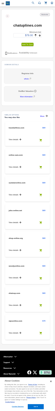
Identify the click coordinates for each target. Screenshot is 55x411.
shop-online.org (16, 238)
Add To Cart (27, 44)
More (42, 116)
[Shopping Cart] (45, 3)
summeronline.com (17, 183)
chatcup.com (14, 293)
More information (26, 97)
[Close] (51, 381)
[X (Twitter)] (35, 372)
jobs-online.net (15, 210)
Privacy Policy (31, 397)
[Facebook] (29, 372)
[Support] (38, 3)
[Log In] (51, 3)
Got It (36, 406)
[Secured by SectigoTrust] (45, 372)
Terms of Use (32, 384)
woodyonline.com (16, 266)
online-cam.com (16, 155)
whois (26, 79)
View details (13, 139)
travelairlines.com (16, 128)
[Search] (33, 3)
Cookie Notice (10, 402)
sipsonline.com (15, 321)
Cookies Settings (18, 406)
